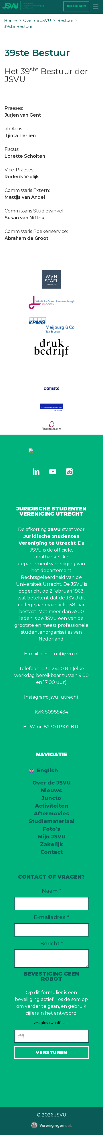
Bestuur (65, 20)
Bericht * (51, 944)
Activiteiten (51, 806)
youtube (52, 471)
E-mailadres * (51, 917)
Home (10, 20)
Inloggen (76, 6)
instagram (69, 471)
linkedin (36, 471)
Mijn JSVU (52, 837)
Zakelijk (51, 844)
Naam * (51, 891)
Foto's (51, 829)
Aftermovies (51, 813)
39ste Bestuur (18, 26)
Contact (51, 852)
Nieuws (51, 790)
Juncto (51, 798)
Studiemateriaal (52, 821)
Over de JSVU (37, 20)
